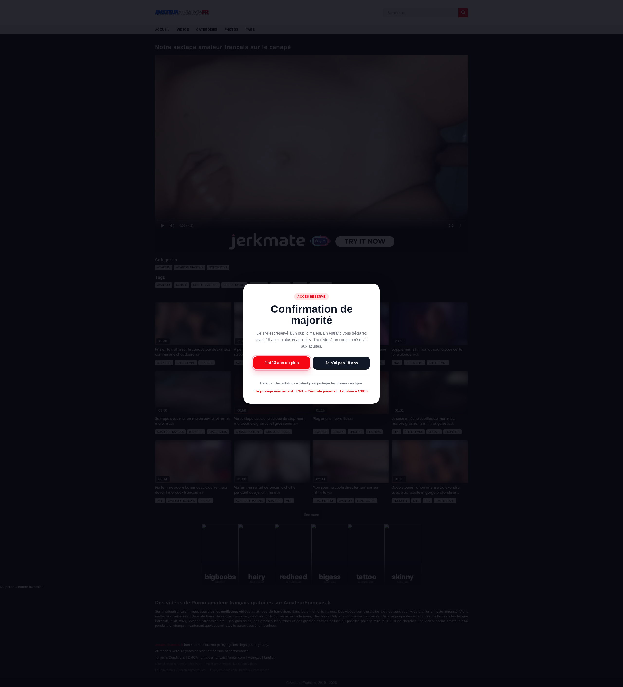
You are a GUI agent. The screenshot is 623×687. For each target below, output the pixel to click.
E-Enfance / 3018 (354, 391)
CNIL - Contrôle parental (316, 391)
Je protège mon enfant (274, 391)
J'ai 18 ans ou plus (282, 362)
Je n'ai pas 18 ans (341, 363)
